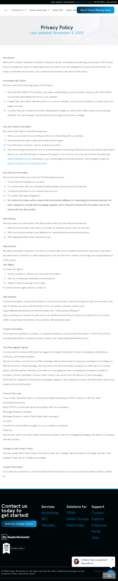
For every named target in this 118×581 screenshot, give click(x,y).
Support (59, 2)
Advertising (49, 512)
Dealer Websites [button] (74, 10)
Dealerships (75, 525)
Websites (48, 525)
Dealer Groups (77, 519)
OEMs (70, 512)
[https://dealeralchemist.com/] (6, 10)
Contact (98, 512)
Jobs (53, 2)
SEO (44, 519)
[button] (48, 10)
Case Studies (69, 2)
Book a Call (112, 2)
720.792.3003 (99, 2)
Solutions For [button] (18, 10)
